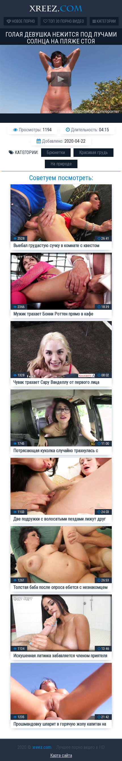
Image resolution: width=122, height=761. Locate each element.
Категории (106, 21)
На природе (61, 163)
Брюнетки (56, 152)
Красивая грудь (93, 152)
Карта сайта (61, 755)
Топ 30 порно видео (65, 21)
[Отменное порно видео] (61, 8)
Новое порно (23, 21)
